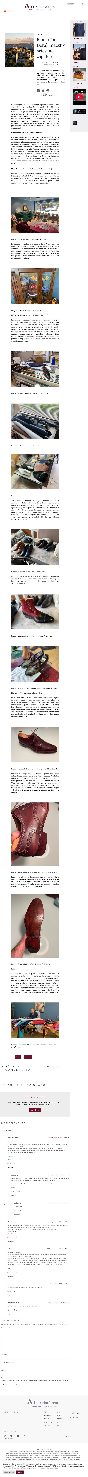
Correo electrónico (8, 1362)
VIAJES (59, 1415)
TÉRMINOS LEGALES (10, 1438)
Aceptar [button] (20, 1472)
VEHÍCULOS (48, 1422)
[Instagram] (4, 1436)
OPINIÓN (60, 1419)
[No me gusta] (15, 1163)
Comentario (5, 1328)
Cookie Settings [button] (9, 1472)
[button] (38, 90)
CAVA (58, 1412)
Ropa (18, 1057)
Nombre (4, 1354)
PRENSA (59, 1426)
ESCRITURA (47, 1419)
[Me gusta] (8, 1163)
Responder (10, 1167)
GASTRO (47, 1426)
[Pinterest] (11, 1436)
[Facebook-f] (25, 1436)
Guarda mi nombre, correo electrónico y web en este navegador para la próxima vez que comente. (34, 1380)
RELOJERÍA (47, 1415)
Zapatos (42, 34)
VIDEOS (59, 1422)
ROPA (46, 1412)
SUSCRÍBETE (11, 1412)
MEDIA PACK (74, 1417)
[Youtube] (18, 1436)
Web (2, 1370)
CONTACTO (68, 1436)
